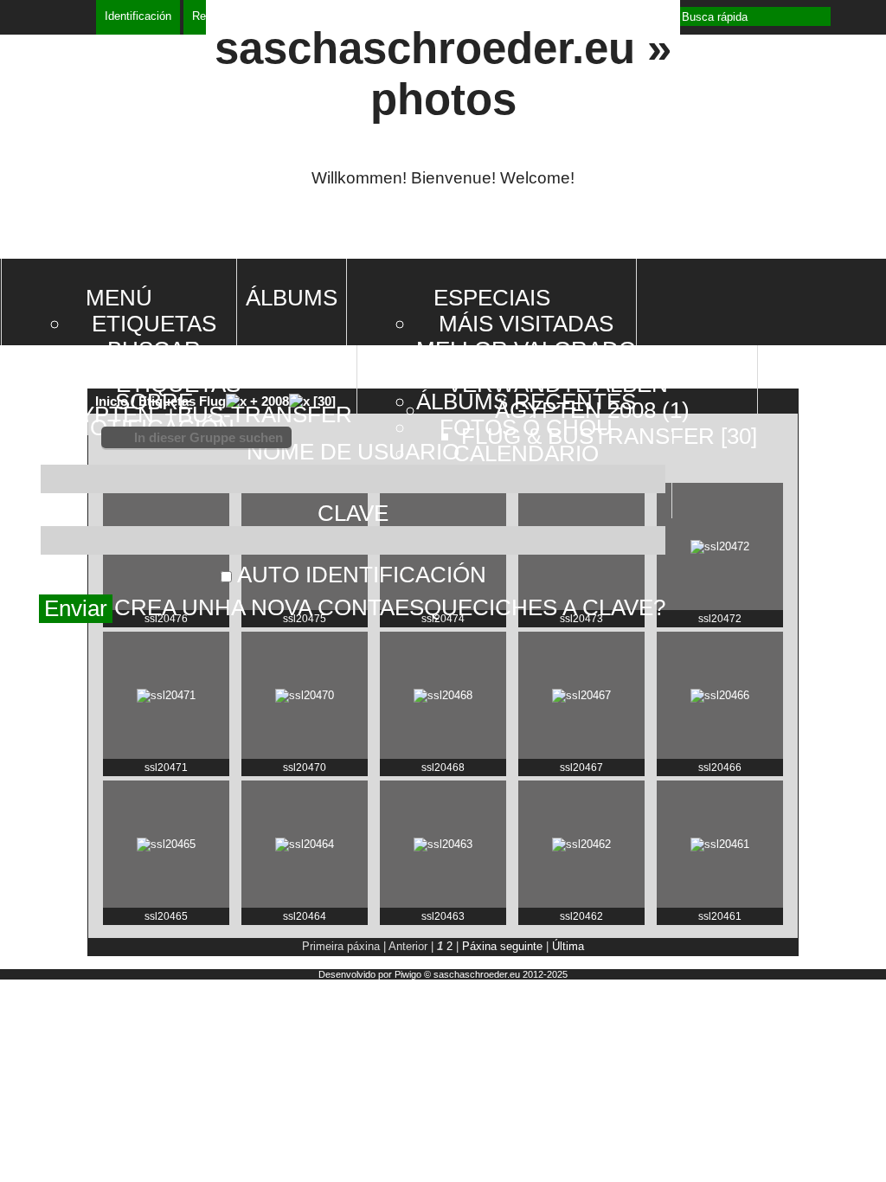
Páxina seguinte (502, 946)
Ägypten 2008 (63, 619)
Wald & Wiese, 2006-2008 (93, 748)
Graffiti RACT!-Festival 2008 (109, 652)
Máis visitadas (526, 324)
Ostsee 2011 (58, 523)
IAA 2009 (44, 555)
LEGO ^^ (44, 780)
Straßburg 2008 (74, 684)
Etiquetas (154, 324)
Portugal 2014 (66, 427)
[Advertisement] (443, 230)
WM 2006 (45, 716)
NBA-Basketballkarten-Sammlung (129, 459)
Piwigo (408, 974)
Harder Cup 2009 (72, 587)
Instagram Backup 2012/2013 (108, 491)
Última (568, 946)
